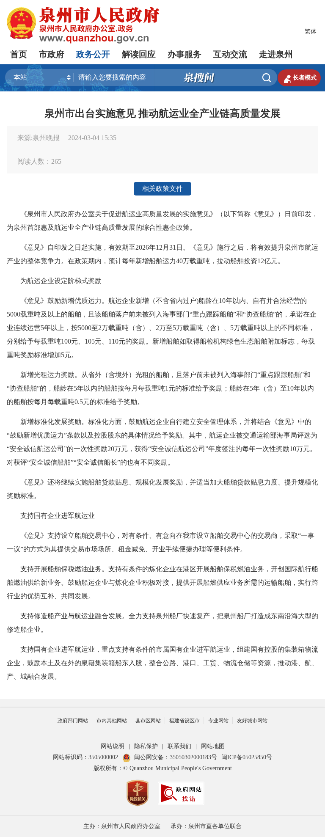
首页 (18, 54)
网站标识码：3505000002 (85, 757)
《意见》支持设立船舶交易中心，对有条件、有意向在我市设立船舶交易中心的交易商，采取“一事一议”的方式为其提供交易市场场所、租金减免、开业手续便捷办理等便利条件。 (160, 542)
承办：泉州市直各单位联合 (206, 826)
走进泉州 (276, 54)
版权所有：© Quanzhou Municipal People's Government (163, 768)
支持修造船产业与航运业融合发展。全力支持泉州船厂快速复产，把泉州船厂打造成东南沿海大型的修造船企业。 (162, 622)
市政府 (51, 54)
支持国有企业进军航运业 (51, 515)
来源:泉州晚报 (38, 137)
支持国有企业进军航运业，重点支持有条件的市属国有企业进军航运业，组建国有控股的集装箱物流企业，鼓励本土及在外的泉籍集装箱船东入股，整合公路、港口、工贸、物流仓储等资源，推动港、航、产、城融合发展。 (162, 663)
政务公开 (93, 54)
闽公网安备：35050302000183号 (175, 757)
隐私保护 (146, 746)
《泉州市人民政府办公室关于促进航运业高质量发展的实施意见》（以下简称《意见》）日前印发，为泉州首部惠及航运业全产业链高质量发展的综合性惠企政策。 (162, 220)
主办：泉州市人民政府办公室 (121, 826)
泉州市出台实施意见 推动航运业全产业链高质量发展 (162, 113)
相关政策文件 (162, 188)
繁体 (311, 31)
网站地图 (213, 746)
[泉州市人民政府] (84, 25)
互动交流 (230, 54)
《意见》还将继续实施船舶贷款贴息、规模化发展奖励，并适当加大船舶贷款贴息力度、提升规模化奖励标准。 (162, 489)
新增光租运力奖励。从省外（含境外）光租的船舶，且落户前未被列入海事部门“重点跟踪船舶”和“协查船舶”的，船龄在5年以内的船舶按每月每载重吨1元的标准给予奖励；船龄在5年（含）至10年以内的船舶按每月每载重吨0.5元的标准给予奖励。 (160, 388)
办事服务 (184, 54)
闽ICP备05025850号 (246, 757)
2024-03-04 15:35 (92, 137)
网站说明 (112, 746)
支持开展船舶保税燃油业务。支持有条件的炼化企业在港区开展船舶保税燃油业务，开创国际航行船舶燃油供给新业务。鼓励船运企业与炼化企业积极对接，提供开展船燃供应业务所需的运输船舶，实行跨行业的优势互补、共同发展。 (162, 582)
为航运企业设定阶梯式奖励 (54, 280)
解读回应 (139, 54)
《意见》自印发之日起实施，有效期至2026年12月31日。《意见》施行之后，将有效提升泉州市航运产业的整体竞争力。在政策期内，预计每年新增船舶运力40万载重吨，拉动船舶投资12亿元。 (162, 254)
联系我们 (179, 746)
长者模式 (299, 77)
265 (56, 161)
